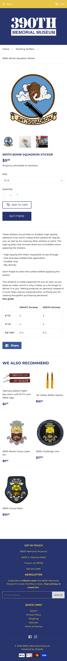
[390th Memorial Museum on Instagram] (35, 637)
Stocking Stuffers (25, 49)
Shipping (7, 165)
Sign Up (58, 595)
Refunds (33, 622)
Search (33, 610)
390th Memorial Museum (36, 646)
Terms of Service (33, 626)
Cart (62, 4)
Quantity (7, 189)
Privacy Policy (33, 614)
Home (5, 49)
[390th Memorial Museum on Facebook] (30, 637)
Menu (10, 4)
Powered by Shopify (32, 649)
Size (4, 174)
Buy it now (17, 216)
